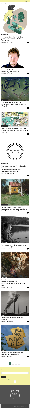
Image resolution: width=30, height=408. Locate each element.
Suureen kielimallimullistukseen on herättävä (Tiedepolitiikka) (13, 71)
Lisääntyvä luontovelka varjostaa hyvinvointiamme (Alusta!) (12, 353)
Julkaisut (3, 67)
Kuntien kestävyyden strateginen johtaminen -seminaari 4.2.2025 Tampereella (12, 38)
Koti (2, 3)
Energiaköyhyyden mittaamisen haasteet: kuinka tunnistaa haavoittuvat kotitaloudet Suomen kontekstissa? (14, 209)
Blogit (3, 315)
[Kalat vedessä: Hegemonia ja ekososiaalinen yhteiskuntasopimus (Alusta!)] (15, 89)
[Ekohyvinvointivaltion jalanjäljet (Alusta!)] (15, 303)
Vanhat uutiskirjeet (5, 379)
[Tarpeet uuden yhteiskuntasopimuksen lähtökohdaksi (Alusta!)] (15, 229)
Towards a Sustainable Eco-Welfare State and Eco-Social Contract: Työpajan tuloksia (14, 130)
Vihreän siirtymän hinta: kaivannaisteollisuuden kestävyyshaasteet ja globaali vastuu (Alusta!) (13, 282)
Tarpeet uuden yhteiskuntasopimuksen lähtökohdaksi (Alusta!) (14, 246)
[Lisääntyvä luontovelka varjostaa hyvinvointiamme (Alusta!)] (15, 338)
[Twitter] (15, 381)
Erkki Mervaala (4, 42)
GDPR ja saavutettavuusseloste (21, 406)
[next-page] (19, 363)
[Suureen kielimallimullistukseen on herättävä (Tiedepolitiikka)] (15, 57)
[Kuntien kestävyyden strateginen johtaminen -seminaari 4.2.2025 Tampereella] (15, 20)
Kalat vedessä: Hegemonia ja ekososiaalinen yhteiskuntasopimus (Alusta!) (13, 104)
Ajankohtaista (4, 34)
